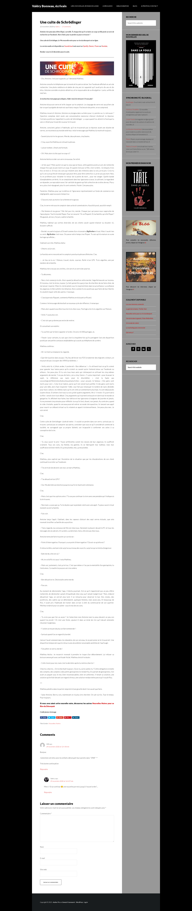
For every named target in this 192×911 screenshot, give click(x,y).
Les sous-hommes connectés (135, 304)
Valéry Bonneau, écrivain (49, 6)
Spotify (85, 46)
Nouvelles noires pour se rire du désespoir (139, 314)
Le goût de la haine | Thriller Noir (136, 309)
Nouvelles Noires (55, 723)
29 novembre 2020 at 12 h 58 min (57, 747)
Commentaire (46, 813)
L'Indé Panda (130, 119)
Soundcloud (68, 46)
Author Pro (56, 902)
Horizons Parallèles (132, 109)
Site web (43, 869)
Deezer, (91, 46)
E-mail (42, 858)
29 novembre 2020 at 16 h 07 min (61, 781)
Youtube (104, 46)
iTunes (96, 46)
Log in (86, 902)
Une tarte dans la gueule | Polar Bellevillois (139, 318)
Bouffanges (130, 102)
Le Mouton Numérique (134, 129)
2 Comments (66, 26)
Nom (42, 847)
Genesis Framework (68, 902)
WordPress (79, 902)
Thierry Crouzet (131, 146)
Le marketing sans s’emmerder (135, 328)
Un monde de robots (132, 323)
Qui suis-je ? (130, 332)
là (145, 242)
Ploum (128, 139)
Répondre (44, 769)
